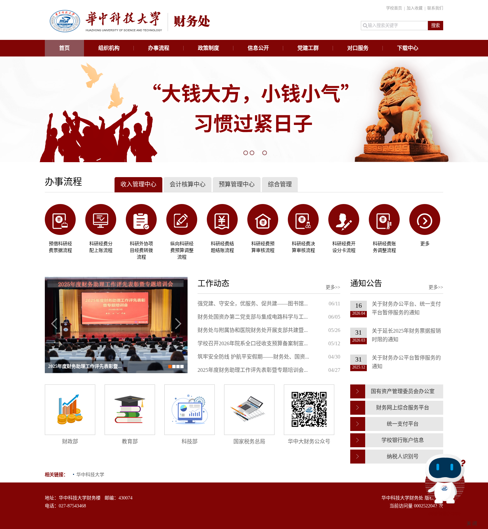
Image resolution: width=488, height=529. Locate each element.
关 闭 (471, 523)
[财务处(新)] (130, 30)
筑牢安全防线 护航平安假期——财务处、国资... (253, 357)
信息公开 (258, 48)
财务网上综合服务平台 (402, 407)
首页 (64, 48)
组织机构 (109, 48)
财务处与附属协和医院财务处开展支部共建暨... (253, 330)
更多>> (333, 287)
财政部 (70, 441)
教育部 (130, 441)
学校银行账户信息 (402, 440)
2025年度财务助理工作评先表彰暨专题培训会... (253, 370)
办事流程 (158, 48)
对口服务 (357, 48)
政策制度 (208, 48)
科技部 (190, 441)
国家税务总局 (249, 441)
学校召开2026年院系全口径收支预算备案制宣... (253, 343)
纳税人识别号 (403, 456)
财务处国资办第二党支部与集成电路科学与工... (253, 317)
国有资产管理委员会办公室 (403, 391)
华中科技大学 (90, 474)
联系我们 (435, 8)
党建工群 (308, 48)
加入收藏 (415, 8)
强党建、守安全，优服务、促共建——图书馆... (253, 303)
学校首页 (394, 8)
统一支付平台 (403, 424)
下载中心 (407, 48)
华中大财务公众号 (309, 441)
